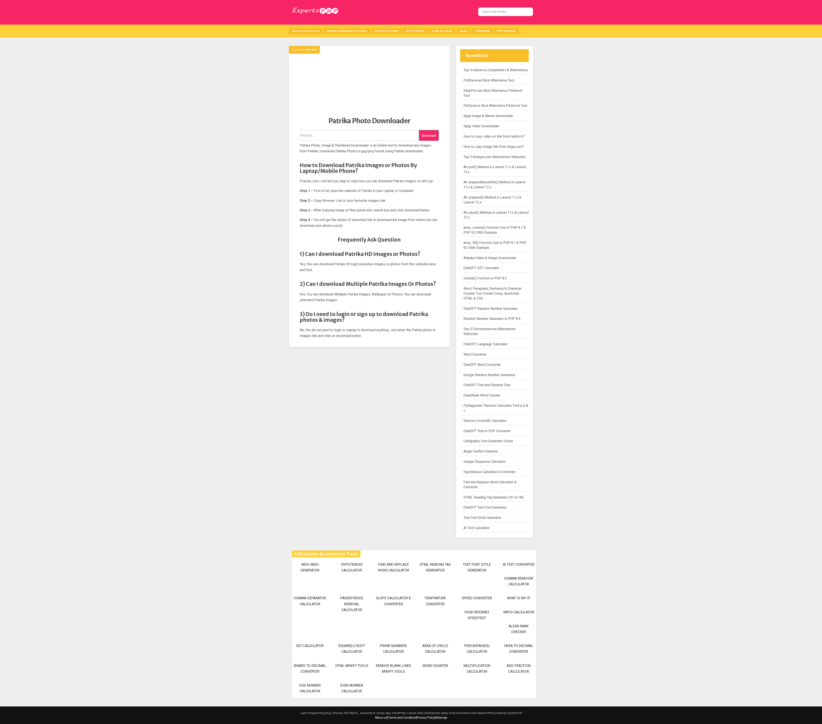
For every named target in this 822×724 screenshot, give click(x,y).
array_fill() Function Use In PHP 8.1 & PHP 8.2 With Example (495, 245)
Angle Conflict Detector (480, 451)
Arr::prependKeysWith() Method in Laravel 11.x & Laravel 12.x (494, 184)
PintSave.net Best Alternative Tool (488, 80)
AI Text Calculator (476, 528)
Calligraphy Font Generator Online (488, 441)
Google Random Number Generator (489, 375)
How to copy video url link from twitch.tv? (494, 136)
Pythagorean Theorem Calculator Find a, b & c (495, 408)
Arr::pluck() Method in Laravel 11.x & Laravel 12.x (496, 215)
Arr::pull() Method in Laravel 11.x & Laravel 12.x (494, 169)
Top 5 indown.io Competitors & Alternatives (495, 70)
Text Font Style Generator (482, 518)
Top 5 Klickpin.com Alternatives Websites (494, 157)
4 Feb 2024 (311, 49)
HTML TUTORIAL (442, 31)
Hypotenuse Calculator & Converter (489, 472)
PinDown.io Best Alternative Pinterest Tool (495, 106)
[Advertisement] (369, 87)
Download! (429, 135)
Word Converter (475, 354)
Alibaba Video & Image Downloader (489, 258)
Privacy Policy (426, 717)
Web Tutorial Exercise (305, 31)
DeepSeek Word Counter (481, 395)
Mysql (463, 31)
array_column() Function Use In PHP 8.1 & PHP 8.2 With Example (494, 230)
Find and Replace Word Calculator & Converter (490, 484)
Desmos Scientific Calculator (485, 421)
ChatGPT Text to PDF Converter (487, 431)
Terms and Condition (402, 717)
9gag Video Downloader (481, 126)
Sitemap (441, 717)
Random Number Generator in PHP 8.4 (491, 319)
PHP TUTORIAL (415, 31)
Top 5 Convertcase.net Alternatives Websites (489, 331)
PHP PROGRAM (506, 31)
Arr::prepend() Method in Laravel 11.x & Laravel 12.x (492, 199)
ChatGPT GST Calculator (481, 268)
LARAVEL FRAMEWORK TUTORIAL (347, 31)
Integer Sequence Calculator (484, 462)
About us (381, 717)
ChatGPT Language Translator (485, 344)
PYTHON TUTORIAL (387, 31)
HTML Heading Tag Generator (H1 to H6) (493, 497)
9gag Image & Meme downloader (488, 116)
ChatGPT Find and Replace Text (486, 385)
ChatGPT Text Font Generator (485, 507)
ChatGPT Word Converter (482, 365)
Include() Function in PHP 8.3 (485, 278)
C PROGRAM (482, 31)
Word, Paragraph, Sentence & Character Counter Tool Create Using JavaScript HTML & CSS (492, 293)
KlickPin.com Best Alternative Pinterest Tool (492, 93)
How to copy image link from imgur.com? (493, 147)
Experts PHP (514, 713)
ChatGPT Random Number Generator (490, 309)
